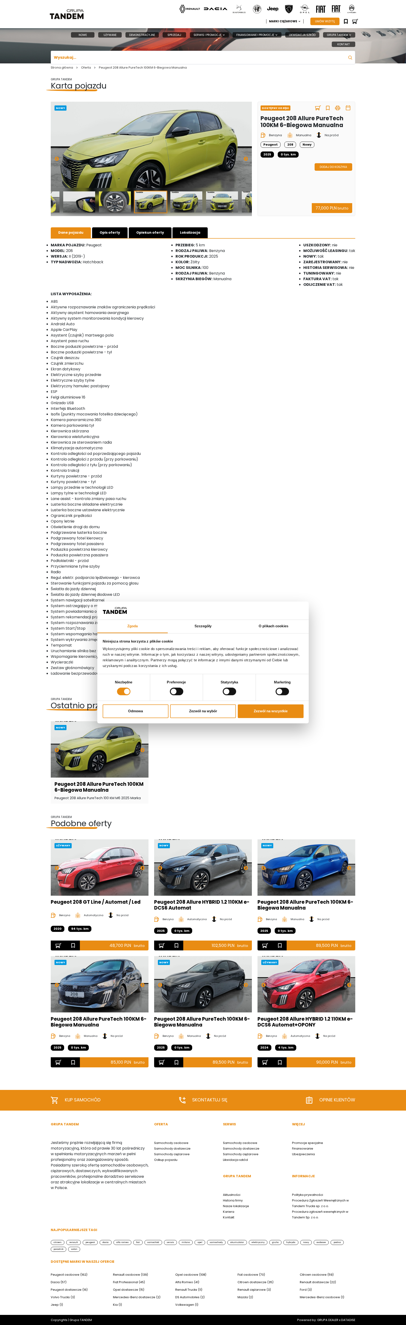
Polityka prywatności (307, 1195)
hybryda (290, 1242)
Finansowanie (302, 1149)
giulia (275, 1242)
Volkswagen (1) (186, 1305)
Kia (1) (117, 1305)
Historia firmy (233, 1200)
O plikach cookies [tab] (273, 626)
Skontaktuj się (209, 1100)
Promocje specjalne (307, 1143)
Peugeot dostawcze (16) (69, 1290)
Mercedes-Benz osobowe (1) (322, 1297)
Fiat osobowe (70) (251, 1275)
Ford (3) (306, 1290)
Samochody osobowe (171, 1143)
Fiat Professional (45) (129, 1282)
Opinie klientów (337, 1100)
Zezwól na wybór (203, 711)
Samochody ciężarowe (172, 1154)
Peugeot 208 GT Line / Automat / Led (96, 902)
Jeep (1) (57, 1305)
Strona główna (62, 68)
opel (200, 1242)
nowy (306, 1242)
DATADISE (348, 1320)
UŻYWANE (110, 35)
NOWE (83, 35)
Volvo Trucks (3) (63, 1297)
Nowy (60, 108)
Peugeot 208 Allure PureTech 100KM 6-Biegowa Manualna (99, 787)
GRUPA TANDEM (338, 35)
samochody (216, 1242)
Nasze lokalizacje (236, 1206)
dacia (105, 1242)
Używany (63, 845)
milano (186, 1242)
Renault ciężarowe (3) (254, 1290)
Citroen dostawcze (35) (255, 1282)
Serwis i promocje (208, 35)
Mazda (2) (245, 1297)
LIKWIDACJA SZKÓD (302, 35)
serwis (170, 1242)
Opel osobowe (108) (190, 1275)
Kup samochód (83, 1100)
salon (74, 1249)
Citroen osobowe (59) (317, 1275)
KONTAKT (343, 44)
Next (245, 159)
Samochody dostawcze (172, 1149)
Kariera (228, 1212)
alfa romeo (122, 1242)
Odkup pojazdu (165, 1160)
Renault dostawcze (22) (318, 1282)
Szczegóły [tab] (203, 626)
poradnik (58, 1249)
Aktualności (231, 1195)
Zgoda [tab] (132, 626)
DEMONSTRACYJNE (142, 35)
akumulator (237, 1242)
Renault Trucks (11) (188, 1290)
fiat (138, 1242)
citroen (58, 1242)
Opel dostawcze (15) (128, 1290)
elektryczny (258, 1242)
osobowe (321, 1242)
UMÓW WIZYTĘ (325, 21)
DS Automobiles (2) (190, 1297)
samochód (153, 1242)
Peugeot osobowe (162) (69, 1275)
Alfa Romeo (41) (187, 1282)
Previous (57, 159)
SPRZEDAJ (174, 35)
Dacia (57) (58, 1282)
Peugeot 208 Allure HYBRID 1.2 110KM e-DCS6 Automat (202, 905)
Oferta (86, 68)
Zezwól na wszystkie (271, 711)
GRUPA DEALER (327, 1320)
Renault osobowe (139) (130, 1275)
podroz (337, 1242)
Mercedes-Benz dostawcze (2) (136, 1297)
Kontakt (228, 1217)
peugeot (90, 1242)
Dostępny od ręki (275, 108)
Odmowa (135, 711)
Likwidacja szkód (235, 1160)
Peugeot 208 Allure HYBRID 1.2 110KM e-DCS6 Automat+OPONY (305, 1021)
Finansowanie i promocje (255, 35)
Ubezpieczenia (303, 1154)
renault (73, 1242)
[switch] (176, 691)
